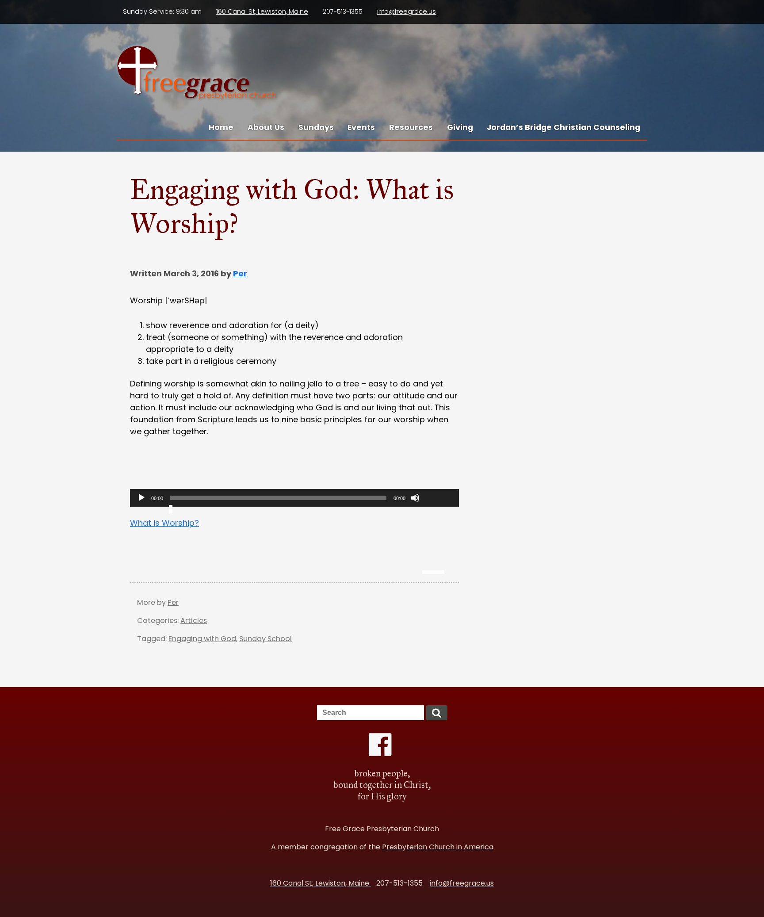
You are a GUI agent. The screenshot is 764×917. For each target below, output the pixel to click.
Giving (460, 127)
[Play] (141, 497)
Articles (193, 620)
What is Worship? (164, 522)
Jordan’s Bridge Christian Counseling (563, 127)
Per (240, 273)
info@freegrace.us (406, 11)
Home (221, 127)
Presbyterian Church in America (437, 847)
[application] (294, 498)
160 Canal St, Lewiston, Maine (262, 11)
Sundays (316, 127)
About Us (266, 127)
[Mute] (415, 497)
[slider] (438, 528)
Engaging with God (202, 639)
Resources (411, 127)
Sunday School (265, 639)
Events (361, 127)
